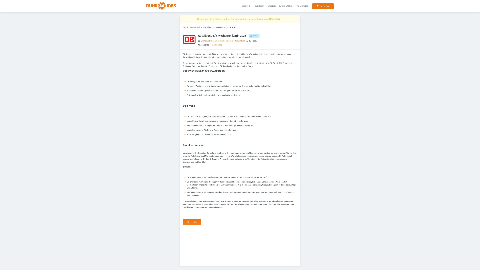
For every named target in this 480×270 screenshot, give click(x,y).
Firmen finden (259, 6)
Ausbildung (272, 6)
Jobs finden (246, 6)
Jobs (184, 27)
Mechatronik (195, 27)
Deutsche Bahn (207, 41)
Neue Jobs (274, 18)
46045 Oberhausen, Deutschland (231, 41)
